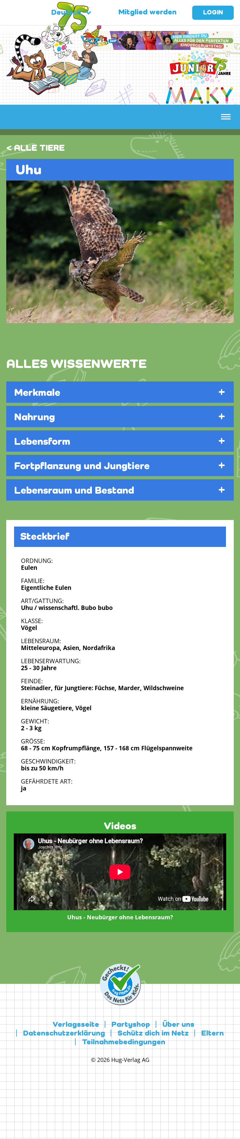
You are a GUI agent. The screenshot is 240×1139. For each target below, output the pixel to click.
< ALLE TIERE (35, 148)
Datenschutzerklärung (64, 1033)
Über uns (178, 1025)
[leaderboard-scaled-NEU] (158, 46)
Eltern (212, 1033)
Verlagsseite (75, 1025)
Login (213, 13)
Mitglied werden (147, 12)
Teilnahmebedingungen (123, 1042)
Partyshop (131, 1025)
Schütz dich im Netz (153, 1033)
